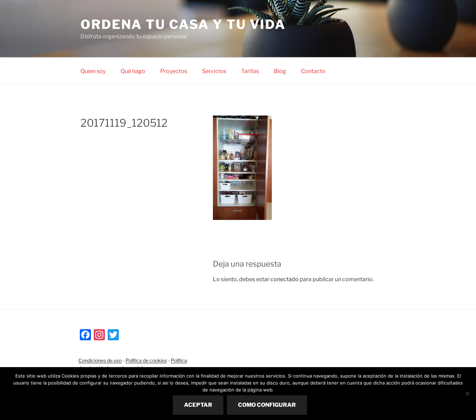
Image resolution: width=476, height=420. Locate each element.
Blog (280, 71)
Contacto (313, 71)
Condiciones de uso (100, 360)
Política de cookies (146, 360)
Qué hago (133, 71)
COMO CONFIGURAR (267, 405)
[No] (467, 393)
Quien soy (93, 71)
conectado (284, 279)
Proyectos (173, 71)
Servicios (214, 71)
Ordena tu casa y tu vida (183, 24)
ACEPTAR (198, 405)
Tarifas (250, 71)
